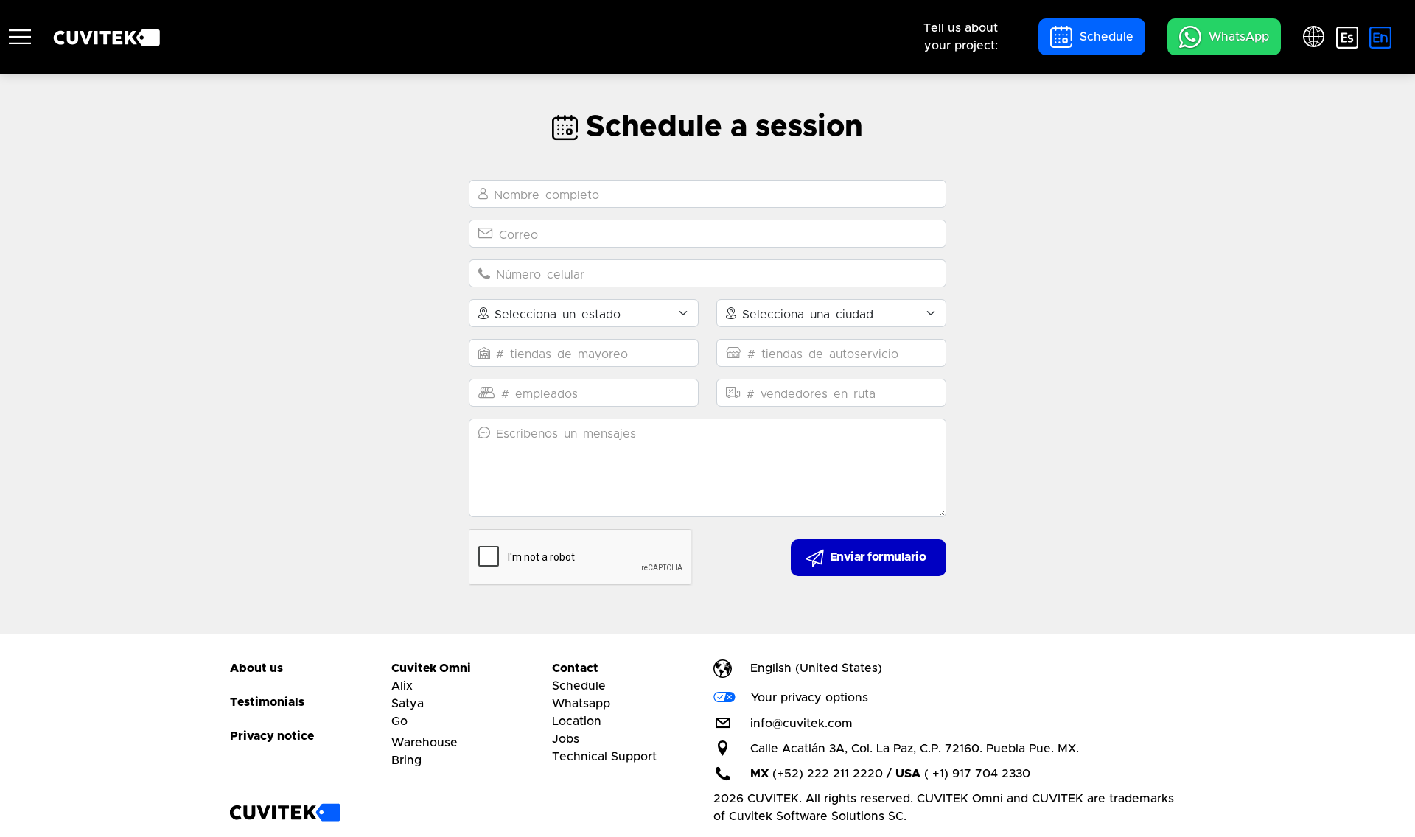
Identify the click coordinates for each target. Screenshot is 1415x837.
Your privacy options (809, 698)
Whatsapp (581, 704)
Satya (407, 704)
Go (399, 721)
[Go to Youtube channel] (883, 723)
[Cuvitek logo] (107, 37)
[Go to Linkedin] (922, 723)
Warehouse (424, 743)
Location (576, 721)
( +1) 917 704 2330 (977, 774)
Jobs (565, 739)
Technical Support (604, 757)
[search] (20, 36)
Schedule (579, 686)
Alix (402, 686)
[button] (1091, 36)
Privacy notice (272, 736)
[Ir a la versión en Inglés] (1380, 37)
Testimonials (267, 702)
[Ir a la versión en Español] (1347, 37)
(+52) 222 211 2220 (827, 774)
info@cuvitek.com (801, 723)
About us (256, 668)
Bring (406, 760)
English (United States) (816, 668)
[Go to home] (285, 813)
